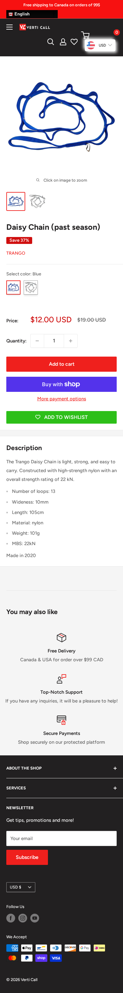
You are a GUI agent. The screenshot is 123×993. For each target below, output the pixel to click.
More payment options (61, 399)
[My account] (63, 41)
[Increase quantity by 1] (70, 340)
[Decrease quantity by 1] (37, 340)
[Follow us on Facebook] (10, 918)
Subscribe (27, 857)
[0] (98, 35)
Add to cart (61, 364)
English (21, 14)
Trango (15, 253)
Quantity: (16, 341)
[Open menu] (9, 27)
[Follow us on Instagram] (22, 918)
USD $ (15, 887)
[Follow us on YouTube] (34, 918)
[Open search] (50, 41)
